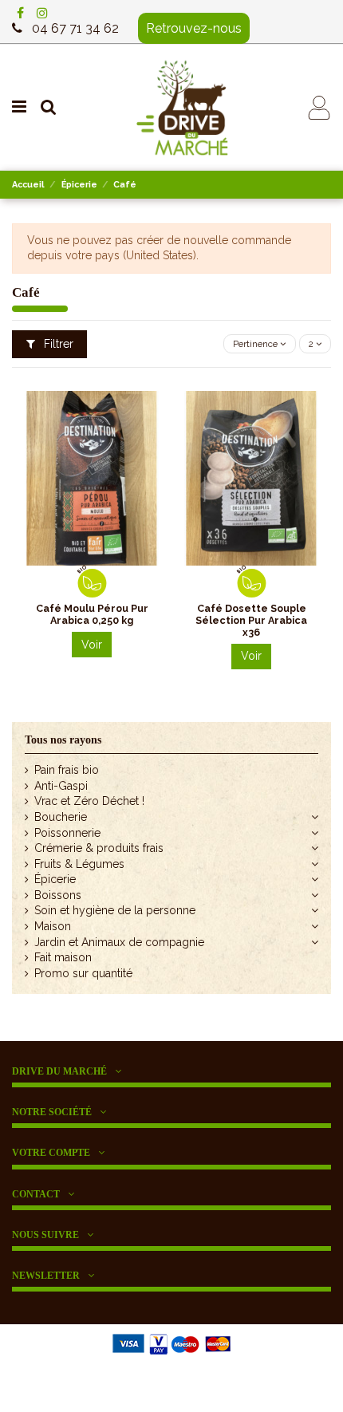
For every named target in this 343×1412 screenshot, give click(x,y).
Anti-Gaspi (61, 785)
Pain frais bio (66, 769)
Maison (52, 926)
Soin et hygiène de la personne (114, 910)
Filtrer (57, 343)
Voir (91, 644)
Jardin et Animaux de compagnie (119, 942)
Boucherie (60, 817)
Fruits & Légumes (79, 864)
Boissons (57, 895)
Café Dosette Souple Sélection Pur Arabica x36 (251, 620)
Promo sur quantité (83, 973)
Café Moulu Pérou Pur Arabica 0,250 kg (92, 614)
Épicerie (55, 879)
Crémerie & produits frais (99, 848)
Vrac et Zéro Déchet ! (89, 801)
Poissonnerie (67, 832)
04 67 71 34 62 (75, 28)
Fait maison (63, 957)
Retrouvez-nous (194, 28)
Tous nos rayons (63, 740)
